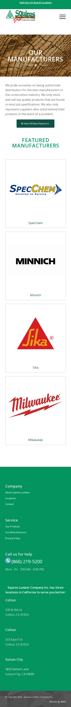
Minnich (35, 295)
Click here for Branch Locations (35, 2)
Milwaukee (35, 440)
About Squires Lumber (17, 492)
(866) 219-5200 (26, 561)
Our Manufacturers (16, 532)
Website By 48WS (57, 701)
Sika (35, 368)
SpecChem (35, 223)
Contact (9, 504)
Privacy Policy (12, 538)
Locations (10, 498)
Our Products (12, 526)
